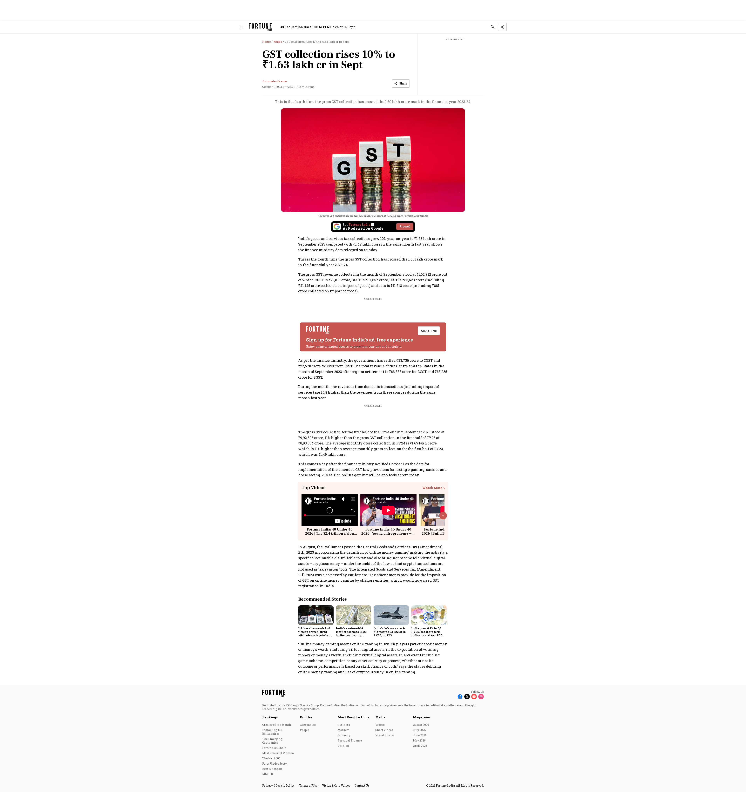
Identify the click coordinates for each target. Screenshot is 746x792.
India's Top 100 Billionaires (272, 731)
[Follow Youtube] (474, 696)
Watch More (432, 488)
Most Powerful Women (278, 753)
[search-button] (492, 26)
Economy (344, 735)
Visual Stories (385, 735)
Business (344, 725)
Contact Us (362, 785)
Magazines (422, 717)
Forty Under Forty (274, 763)
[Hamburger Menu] (241, 27)
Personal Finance (350, 740)
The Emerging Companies (272, 740)
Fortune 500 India (274, 748)
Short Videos (384, 730)
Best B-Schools (272, 769)
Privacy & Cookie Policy (278, 785)
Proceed (404, 226)
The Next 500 (271, 758)
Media (380, 717)
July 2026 (419, 730)
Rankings (270, 717)
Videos (380, 725)
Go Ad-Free (429, 331)
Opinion (343, 746)
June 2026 (420, 735)
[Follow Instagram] (481, 696)
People (304, 730)
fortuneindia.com (274, 81)
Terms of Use (308, 785)
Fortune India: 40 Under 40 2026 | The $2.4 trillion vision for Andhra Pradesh (329, 533)
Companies (308, 725)
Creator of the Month (276, 725)
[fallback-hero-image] (316, 615)
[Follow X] (467, 696)
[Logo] (260, 27)
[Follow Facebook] (460, 696)
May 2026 (419, 740)
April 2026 (420, 746)
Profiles (306, 717)
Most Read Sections (353, 717)
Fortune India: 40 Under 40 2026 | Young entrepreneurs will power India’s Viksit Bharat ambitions (388, 535)
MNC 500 (268, 774)
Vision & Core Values (336, 785)
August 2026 (421, 725)
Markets (343, 730)
